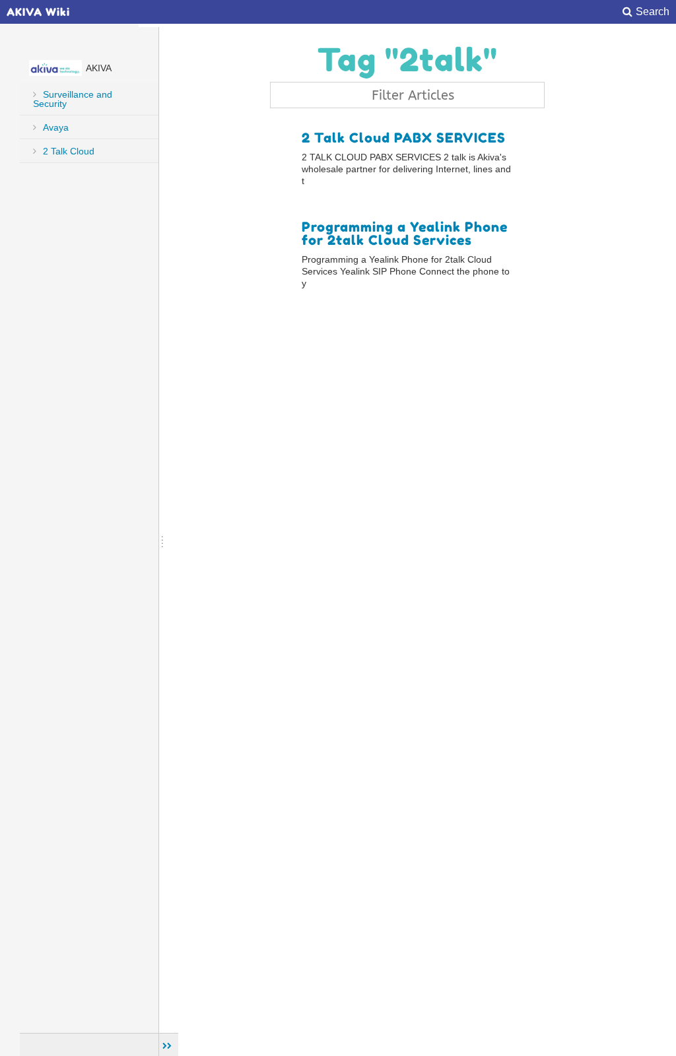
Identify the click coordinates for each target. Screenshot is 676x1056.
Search (652, 12)
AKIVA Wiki (38, 11)
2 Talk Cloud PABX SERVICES (404, 138)
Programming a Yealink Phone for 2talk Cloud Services (405, 233)
